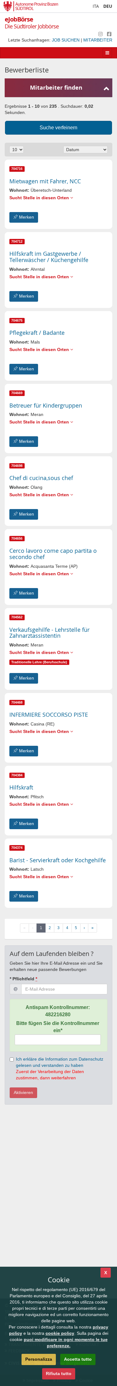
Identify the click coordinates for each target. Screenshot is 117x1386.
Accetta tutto (78, 1359)
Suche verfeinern (58, 127)
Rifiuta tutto (58, 1373)
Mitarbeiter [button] (97, 39)
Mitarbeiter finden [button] (56, 88)
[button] (45, 181)
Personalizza (38, 1359)
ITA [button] (96, 6)
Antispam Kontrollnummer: (58, 1011)
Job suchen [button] (66, 39)
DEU (107, 6)
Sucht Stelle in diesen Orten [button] (39, 197)
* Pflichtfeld (23, 978)
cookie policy (60, 1333)
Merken (26, 217)
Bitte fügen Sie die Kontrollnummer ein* (57, 1027)
